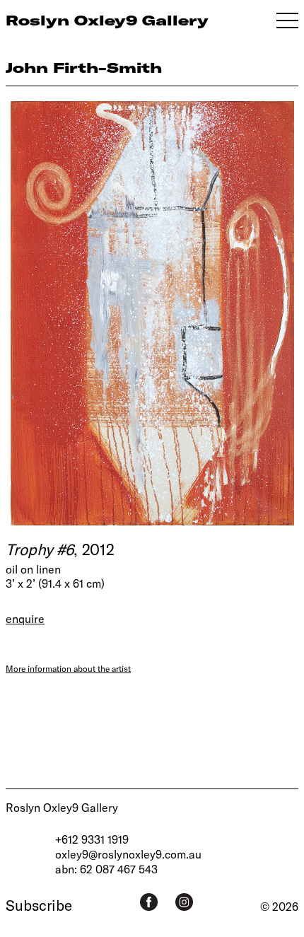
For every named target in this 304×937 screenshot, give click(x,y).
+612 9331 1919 (92, 839)
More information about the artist (68, 668)
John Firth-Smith (84, 67)
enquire (25, 618)
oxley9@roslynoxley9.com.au (128, 854)
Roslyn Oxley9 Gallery (62, 807)
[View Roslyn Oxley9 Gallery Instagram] (184, 902)
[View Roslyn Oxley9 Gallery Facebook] (149, 902)
